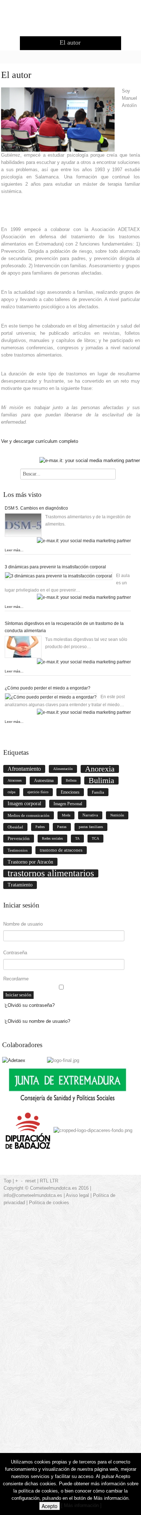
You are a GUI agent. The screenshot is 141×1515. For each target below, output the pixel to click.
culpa (11, 792)
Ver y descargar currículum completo (39, 441)
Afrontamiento (24, 769)
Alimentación (63, 769)
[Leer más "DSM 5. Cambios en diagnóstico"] (25, 525)
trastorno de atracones (61, 850)
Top (7, 1180)
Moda (66, 815)
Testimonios (17, 850)
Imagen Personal (68, 803)
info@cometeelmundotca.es (33, 1195)
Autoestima (44, 780)
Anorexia (100, 769)
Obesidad (15, 827)
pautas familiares (91, 827)
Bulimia (101, 781)
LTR (54, 1180)
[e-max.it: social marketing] (89, 460)
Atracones (15, 780)
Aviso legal (77, 1195)
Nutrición (117, 815)
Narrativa (90, 815)
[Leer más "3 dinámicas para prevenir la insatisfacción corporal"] (60, 576)
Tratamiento (20, 885)
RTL (44, 1180)
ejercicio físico (37, 792)
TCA (95, 838)
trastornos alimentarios (51, 873)
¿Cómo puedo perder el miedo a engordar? (47, 688)
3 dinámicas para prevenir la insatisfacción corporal (55, 566)
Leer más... (14, 550)
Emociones (70, 792)
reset (30, 1180)
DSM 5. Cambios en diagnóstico (36, 508)
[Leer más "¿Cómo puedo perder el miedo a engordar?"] (53, 697)
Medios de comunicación (29, 815)
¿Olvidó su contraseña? (30, 1005)
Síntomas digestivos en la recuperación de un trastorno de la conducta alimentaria (64, 627)
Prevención (19, 838)
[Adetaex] (13, 1060)
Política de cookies (49, 1202)
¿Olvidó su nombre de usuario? (37, 1021)
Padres (40, 827)
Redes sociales (52, 838)
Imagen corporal (24, 803)
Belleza (71, 780)
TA (77, 838)
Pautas (62, 827)
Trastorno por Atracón (30, 862)
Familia (98, 792)
